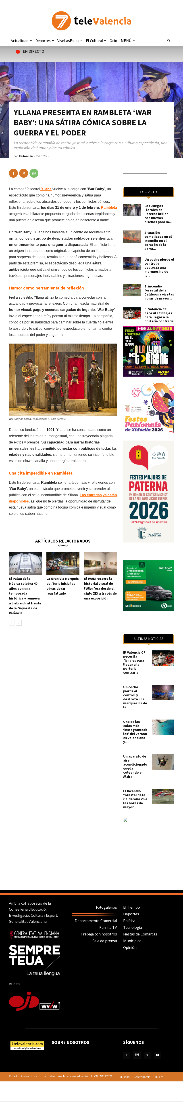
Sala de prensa (104, 940)
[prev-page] (12, 623)
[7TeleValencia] (91, 20)
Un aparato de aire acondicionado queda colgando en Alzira (135, 766)
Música (159, 1077)
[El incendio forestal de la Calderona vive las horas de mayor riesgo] (132, 290)
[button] (168, 40)
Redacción (26, 156)
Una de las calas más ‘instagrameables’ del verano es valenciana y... (135, 731)
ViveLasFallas (68, 40)
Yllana (46, 189)
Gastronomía (142, 1077)
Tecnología (132, 927)
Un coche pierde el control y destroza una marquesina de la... (159, 267)
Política (129, 920)
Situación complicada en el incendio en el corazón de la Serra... (158, 240)
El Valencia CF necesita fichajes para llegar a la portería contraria (159, 315)
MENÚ (126, 40)
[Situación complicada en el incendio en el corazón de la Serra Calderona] (132, 236)
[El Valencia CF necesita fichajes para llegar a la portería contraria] (132, 313)
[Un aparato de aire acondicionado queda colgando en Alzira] (163, 762)
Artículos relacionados (63, 540)
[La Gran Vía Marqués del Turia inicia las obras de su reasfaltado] (62, 563)
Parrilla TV (108, 927)
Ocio (113, 40)
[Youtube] (157, 1055)
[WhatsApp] (33, 173)
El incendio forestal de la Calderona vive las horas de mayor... (159, 292)
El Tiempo (131, 907)
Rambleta (109, 207)
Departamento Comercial (96, 920)
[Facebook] (13, 173)
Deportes (43, 40)
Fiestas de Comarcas (140, 934)
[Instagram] (137, 1055)
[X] (23, 173)
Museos (124, 1077)
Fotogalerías (106, 907)
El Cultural (94, 40)
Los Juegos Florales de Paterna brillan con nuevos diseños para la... (158, 213)
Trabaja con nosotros (99, 934)
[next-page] (19, 623)
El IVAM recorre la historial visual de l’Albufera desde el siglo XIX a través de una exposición (100, 588)
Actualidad (20, 40)
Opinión (130, 947)
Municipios (132, 940)
